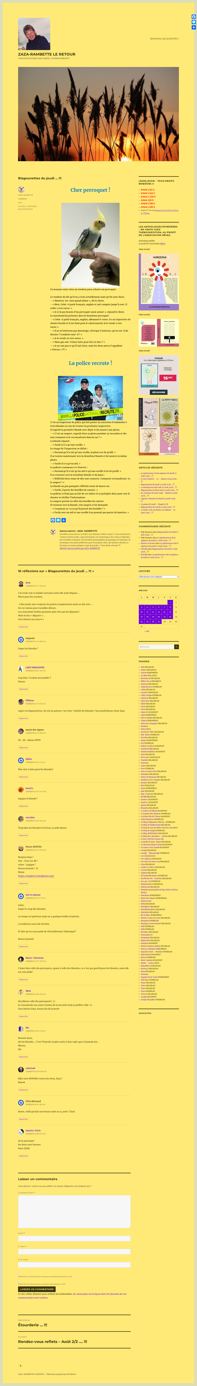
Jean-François (147, 794)
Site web (23, 1259)
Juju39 (143, 805)
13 (159, 612)
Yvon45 (144, 994)
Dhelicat (144, 726)
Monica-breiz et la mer (150, 918)
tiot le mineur (33, 894)
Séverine (144, 974)
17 (142, 617)
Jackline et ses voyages (150, 780)
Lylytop (144, 873)
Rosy (143, 971)
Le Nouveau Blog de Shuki (152, 845)
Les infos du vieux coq (150, 861)
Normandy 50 (147, 935)
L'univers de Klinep (149, 811)
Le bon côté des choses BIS (152, 839)
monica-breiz (33, 1130)
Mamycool (145, 887)
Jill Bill (143, 797)
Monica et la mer (148, 543)
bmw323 (144, 684)
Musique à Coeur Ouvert (151, 923)
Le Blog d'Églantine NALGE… (153, 822)
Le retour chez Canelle (150, 847)
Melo (28, 991)
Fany (143, 754)
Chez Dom (145, 701)
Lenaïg (144, 850)
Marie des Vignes (148, 898)
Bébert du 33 (146, 681)
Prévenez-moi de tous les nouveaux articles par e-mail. (42, 1284)
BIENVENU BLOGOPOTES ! (164, 38)
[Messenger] (193, 22)
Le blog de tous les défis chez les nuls (156, 828)
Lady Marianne (147, 819)
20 (159, 617)
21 (165, 617)
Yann (143, 988)
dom (28, 582)
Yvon (143, 991)
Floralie (144, 549)
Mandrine (145, 895)
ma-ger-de (145, 881)
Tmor (143, 983)
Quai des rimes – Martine (151, 952)
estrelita (30, 817)
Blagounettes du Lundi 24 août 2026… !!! (158, 507)
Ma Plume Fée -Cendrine (151, 878)
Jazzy (143, 788)
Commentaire (26, 1193)
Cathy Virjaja (146, 695)
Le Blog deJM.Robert (149, 833)
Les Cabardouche (148, 856)
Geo (142, 768)
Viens (143, 985)
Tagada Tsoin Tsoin (149, 977)
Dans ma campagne (149, 723)
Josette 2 (144, 802)
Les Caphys (145, 859)
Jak (142, 785)
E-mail (22, 1246)
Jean (143, 791)
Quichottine (146, 954)
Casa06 (144, 692)
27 (159, 621)
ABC (142, 667)
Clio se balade (146, 718)
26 (153, 621)
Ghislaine (145, 774)
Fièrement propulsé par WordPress (61, 1374)
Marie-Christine (35, 958)
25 (147, 621)
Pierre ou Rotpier (148, 949)
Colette (144, 721)
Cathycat (144, 698)
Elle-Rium (145, 735)
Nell (142, 926)
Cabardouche (146, 687)
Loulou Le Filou (147, 867)
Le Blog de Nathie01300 (151, 825)
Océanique (145, 938)
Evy (142, 743)
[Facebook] (193, 16)
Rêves (162, 244)
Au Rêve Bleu (146, 675)
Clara (143, 715)
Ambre (144, 670)
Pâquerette (145, 940)
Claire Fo (144, 712)
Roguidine (145, 966)
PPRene (30, 700)
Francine (144, 763)
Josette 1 (144, 799)
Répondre (23, 627)
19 (153, 617)
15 (170, 612)
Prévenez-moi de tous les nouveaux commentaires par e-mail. (45, 1276)
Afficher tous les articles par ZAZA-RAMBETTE (80, 548)
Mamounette (146, 884)
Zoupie (144, 997)
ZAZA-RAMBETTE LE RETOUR (46, 54)
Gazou (143, 766)
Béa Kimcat (145, 678)
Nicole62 (144, 932)
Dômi (143, 729)
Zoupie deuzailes (148, 1000)
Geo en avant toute (149, 771)
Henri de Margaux (148, 777)
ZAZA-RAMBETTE (25, 195)
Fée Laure (145, 757)
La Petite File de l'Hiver (150, 816)
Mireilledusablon (148, 909)
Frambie (144, 760)
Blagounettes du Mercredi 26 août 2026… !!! (159, 490)
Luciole (144, 870)
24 (141, 621)
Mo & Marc (145, 915)
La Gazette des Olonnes (151, 814)
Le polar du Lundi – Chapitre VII (154, 504)
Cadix (143, 690)
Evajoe (143, 740)
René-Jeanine (147, 960)
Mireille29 (145, 907)
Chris (143, 706)
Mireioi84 (145, 912)
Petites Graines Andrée (150, 946)
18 (147, 617)
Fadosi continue (148, 746)
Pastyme (144, 943)
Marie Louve (146, 901)
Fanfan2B (145, 749)
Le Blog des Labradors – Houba (154, 836)
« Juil (147, 631)
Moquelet (145, 921)
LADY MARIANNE (35, 667)
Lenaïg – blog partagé (150, 853)
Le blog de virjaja (148, 830)
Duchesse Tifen (147, 732)
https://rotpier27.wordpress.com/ (36, 876)
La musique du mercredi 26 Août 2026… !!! (159, 487)
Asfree (143, 673)
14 (164, 612)
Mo (27, 1027)
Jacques (144, 783)
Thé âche (145, 980)
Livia (143, 864)
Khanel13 (145, 808)
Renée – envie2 (147, 963)
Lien (20, 202)
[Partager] (193, 27)
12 (153, 612)
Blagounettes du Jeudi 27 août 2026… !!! (158, 484)
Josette (29, 788)
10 (142, 612)
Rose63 (144, 969)
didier (29, 759)
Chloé (143, 704)
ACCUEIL (22, 206)
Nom (21, 1233)
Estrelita (144, 737)
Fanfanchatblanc (148, 752)
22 (170, 617)
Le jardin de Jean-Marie (151, 842)
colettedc (30, 1068)
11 (147, 612)
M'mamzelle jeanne (149, 876)
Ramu (143, 957)
